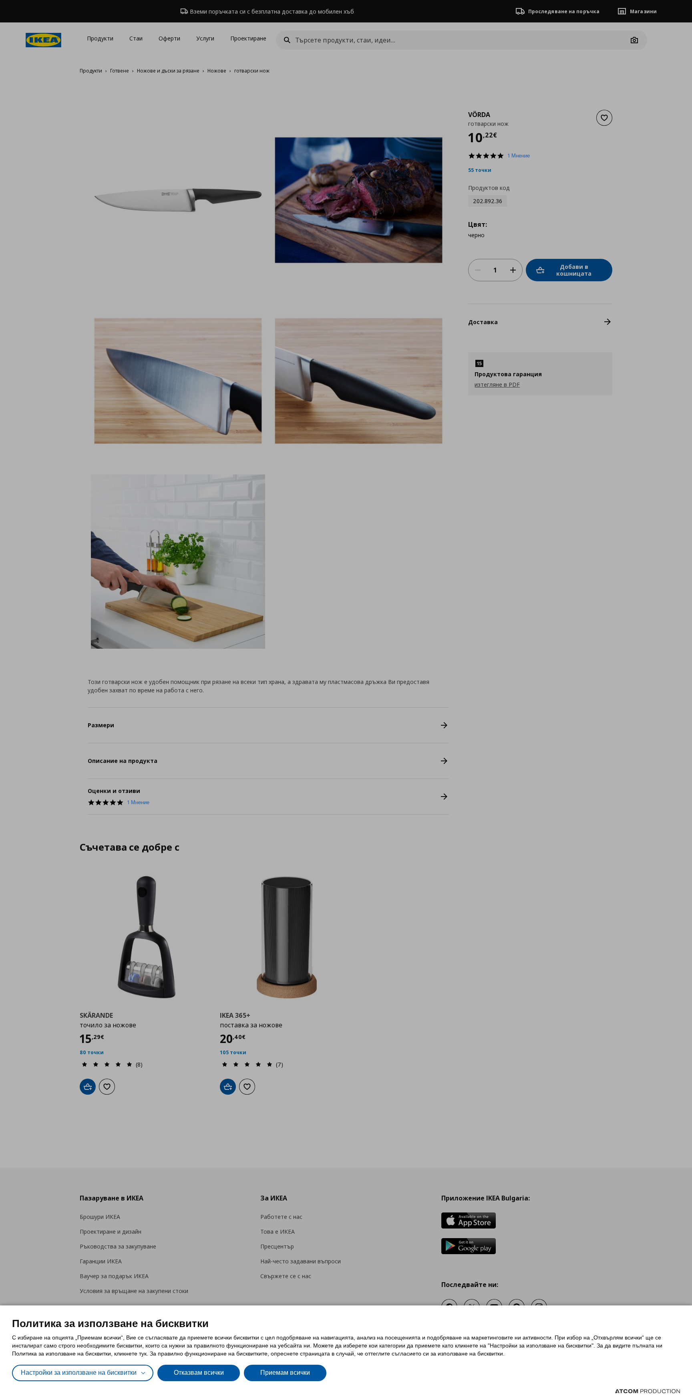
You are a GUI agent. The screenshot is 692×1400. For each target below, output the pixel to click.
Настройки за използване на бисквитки (79, 1372)
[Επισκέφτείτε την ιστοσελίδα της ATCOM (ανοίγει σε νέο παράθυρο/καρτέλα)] (647, 1391)
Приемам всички (285, 1372)
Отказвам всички (199, 1372)
